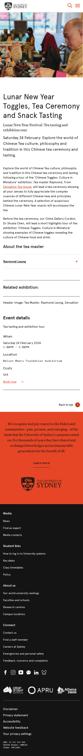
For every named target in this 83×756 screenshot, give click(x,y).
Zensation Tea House (17, 187)
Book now (10, 382)
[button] (70, 6)
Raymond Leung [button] (14, 261)
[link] (41, 521)
